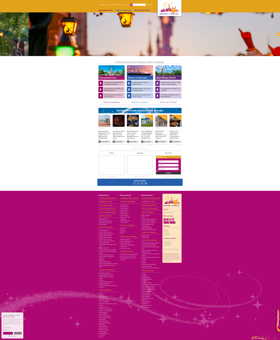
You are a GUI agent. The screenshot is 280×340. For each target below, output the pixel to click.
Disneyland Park (103, 219)
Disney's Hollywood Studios (149, 219)
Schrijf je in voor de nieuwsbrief (168, 176)
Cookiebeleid (167, 233)
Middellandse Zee (125, 220)
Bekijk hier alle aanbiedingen (111, 102)
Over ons (126, 5)
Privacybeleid (167, 234)
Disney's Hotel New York (105, 232)
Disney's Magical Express (148, 289)
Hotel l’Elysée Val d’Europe (106, 255)
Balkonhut (123, 232)
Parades (101, 280)
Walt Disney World (142, 10)
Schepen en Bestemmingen (128, 201)
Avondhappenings (104, 283)
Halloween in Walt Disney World (150, 243)
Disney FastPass (103, 314)
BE (151, 5)
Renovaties (102, 300)
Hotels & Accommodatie (106, 227)
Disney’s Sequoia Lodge (105, 235)
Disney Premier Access (105, 317)
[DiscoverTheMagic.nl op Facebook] (165, 219)
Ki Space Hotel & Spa (104, 262)
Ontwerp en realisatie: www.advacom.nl (171, 250)
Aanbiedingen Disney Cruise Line (130, 198)
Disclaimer (166, 230)
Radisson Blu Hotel (104, 248)
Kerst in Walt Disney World (149, 245)
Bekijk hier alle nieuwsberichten (140, 148)
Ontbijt (101, 305)
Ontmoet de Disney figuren (106, 282)
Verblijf (101, 293)
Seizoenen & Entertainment (106, 270)
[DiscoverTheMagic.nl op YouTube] (173, 219)
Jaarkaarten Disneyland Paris (107, 209)
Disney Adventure (125, 217)
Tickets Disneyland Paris (105, 205)
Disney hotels (145, 235)
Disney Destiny (124, 215)
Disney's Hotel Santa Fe (105, 239)
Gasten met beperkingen (105, 310)
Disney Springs (146, 226)
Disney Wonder (125, 206)
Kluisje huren (145, 303)
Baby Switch (102, 324)
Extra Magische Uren (147, 279)
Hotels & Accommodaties (149, 232)
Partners (166, 232)
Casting (101, 337)
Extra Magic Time (103, 298)
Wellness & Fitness (125, 248)
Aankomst (101, 295)
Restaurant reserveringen (105, 309)
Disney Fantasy (124, 210)
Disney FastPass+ (146, 291)
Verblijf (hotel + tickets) (105, 201)
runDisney (101, 287)
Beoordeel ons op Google (111, 176)
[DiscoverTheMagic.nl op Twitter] (167, 219)
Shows (101, 278)
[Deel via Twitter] (103, 144)
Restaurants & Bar (125, 239)
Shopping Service (103, 326)
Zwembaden (124, 246)
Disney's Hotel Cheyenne (105, 237)
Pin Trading (102, 335)
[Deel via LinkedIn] (109, 144)
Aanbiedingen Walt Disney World (151, 198)
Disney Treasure (125, 213)
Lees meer (5, 325)
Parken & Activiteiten (105, 216)
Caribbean (123, 219)
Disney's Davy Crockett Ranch (107, 241)
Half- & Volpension (104, 302)
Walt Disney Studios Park (105, 222)
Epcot (143, 217)
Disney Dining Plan (147, 282)
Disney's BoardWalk (147, 228)
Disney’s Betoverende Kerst (106, 276)
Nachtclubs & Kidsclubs (127, 241)
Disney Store (167, 245)
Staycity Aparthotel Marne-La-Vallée (108, 263)
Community (103, 5)
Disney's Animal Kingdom (148, 221)
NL (148, 5)
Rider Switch (145, 300)
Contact (111, 5)
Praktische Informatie (105, 290)
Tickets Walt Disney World (149, 205)
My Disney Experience (147, 298)
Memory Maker (146, 296)
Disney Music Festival (104, 273)
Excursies (123, 259)
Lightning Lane (146, 293)
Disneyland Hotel (103, 230)
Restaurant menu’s (103, 307)
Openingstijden (103, 296)
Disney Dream (124, 208)
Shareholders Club (104, 333)
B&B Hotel (102, 260)
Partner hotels (145, 237)
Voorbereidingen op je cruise (128, 258)
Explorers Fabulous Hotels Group (107, 249)
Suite (122, 233)
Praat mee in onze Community (140, 176)
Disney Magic (124, 205)
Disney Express (103, 312)
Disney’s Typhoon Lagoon (148, 222)
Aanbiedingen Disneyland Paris (107, 198)
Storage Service (103, 328)
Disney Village (103, 224)
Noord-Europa (124, 222)
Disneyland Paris (105, 10)
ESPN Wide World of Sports (149, 229)
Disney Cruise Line (123, 10)
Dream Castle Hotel (104, 242)
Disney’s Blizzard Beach (148, 224)
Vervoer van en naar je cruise (128, 256)
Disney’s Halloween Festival (106, 275)
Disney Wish (124, 212)
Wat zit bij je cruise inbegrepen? (129, 254)
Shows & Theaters (125, 243)
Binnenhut (123, 228)
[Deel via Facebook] (99, 144)
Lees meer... (143, 45)
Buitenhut (123, 230)
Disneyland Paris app (104, 323)
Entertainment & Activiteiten (129, 236)
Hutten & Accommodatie (127, 225)
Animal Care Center (104, 330)
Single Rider (102, 319)
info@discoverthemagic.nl (169, 212)
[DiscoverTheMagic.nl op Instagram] (170, 219)
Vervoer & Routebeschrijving (107, 212)
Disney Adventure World (105, 221)
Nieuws (118, 5)
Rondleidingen (103, 331)
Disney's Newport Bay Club (106, 234)
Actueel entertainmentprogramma (108, 285)
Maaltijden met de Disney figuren (108, 303)
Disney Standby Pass (104, 316)
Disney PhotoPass (103, 321)
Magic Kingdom (146, 215)
